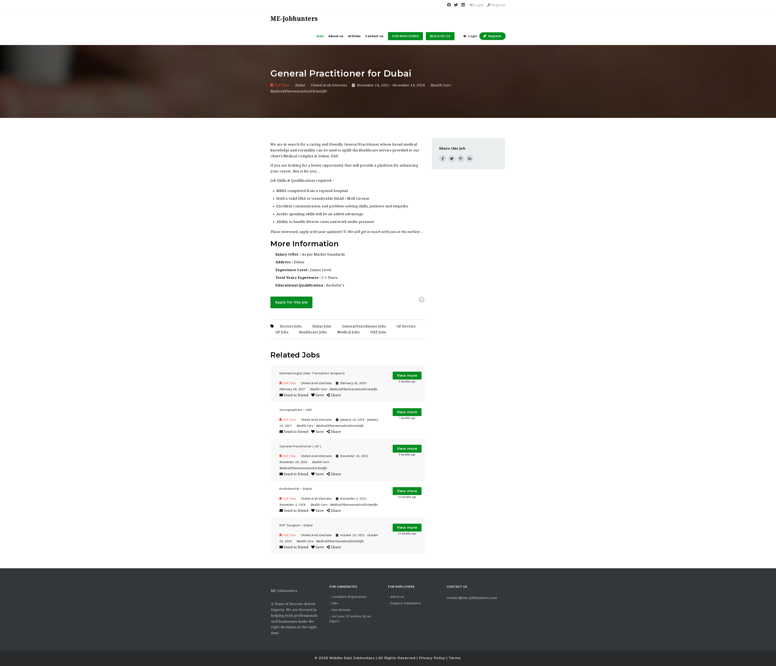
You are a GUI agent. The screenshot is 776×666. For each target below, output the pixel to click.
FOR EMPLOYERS (405, 36)
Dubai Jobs (321, 326)
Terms (455, 658)
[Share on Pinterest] (460, 158)
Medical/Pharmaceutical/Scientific (298, 91)
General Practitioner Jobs (364, 326)
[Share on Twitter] (451, 158)
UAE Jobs (378, 332)
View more (407, 375)
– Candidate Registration (347, 596)
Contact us (374, 36)
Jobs (320, 36)
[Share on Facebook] (442, 158)
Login (478, 5)
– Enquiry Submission (404, 603)
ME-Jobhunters (284, 591)
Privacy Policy (432, 658)
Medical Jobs (348, 332)
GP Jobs (282, 332)
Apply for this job (291, 302)
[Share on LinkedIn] (469, 158)
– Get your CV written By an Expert (350, 619)
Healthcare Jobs (313, 332)
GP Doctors (405, 326)
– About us (396, 596)
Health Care (441, 85)
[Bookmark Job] (422, 300)
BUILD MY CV (440, 36)
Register (498, 5)
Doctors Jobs (291, 326)
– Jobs (333, 603)
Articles (354, 36)
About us (335, 36)
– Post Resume (340, 609)
